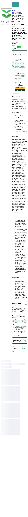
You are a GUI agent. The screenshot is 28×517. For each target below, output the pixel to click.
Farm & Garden (16, 12)
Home (14, 10)
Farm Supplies (16, 15)
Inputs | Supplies (17, 13)
